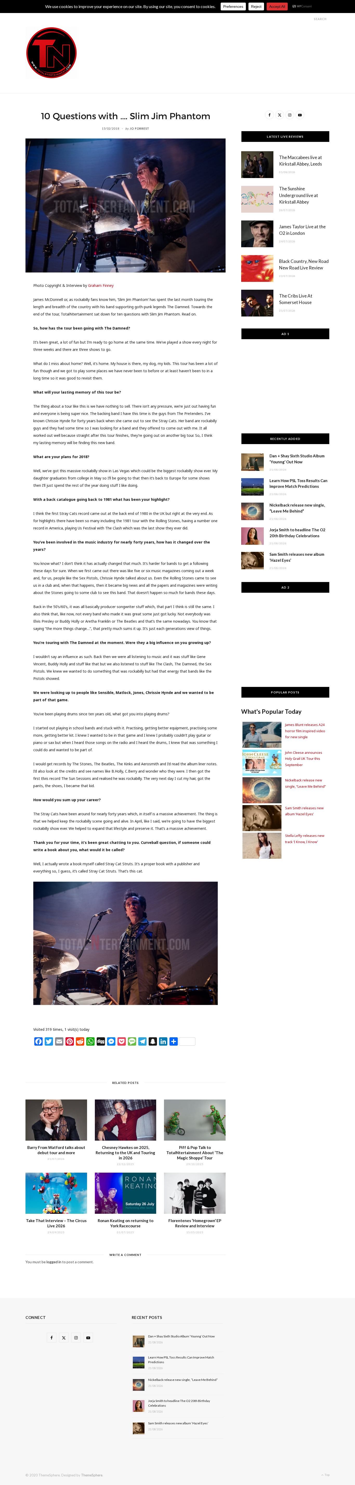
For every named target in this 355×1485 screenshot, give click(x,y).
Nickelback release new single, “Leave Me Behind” (183, 1380)
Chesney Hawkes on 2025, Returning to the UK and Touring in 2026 (125, 1152)
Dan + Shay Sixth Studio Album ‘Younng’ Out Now (181, 1336)
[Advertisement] (235, 38)
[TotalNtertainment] (51, 53)
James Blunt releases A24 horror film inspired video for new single (305, 730)
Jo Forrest (139, 128)
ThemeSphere (91, 1475)
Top (327, 1475)
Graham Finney (101, 285)
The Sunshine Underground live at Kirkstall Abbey (298, 195)
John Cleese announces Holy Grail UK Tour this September (303, 758)
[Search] (309, 19)
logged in (54, 1262)
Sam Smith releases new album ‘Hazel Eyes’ (178, 1423)
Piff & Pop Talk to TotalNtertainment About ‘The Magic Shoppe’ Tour (194, 1152)
